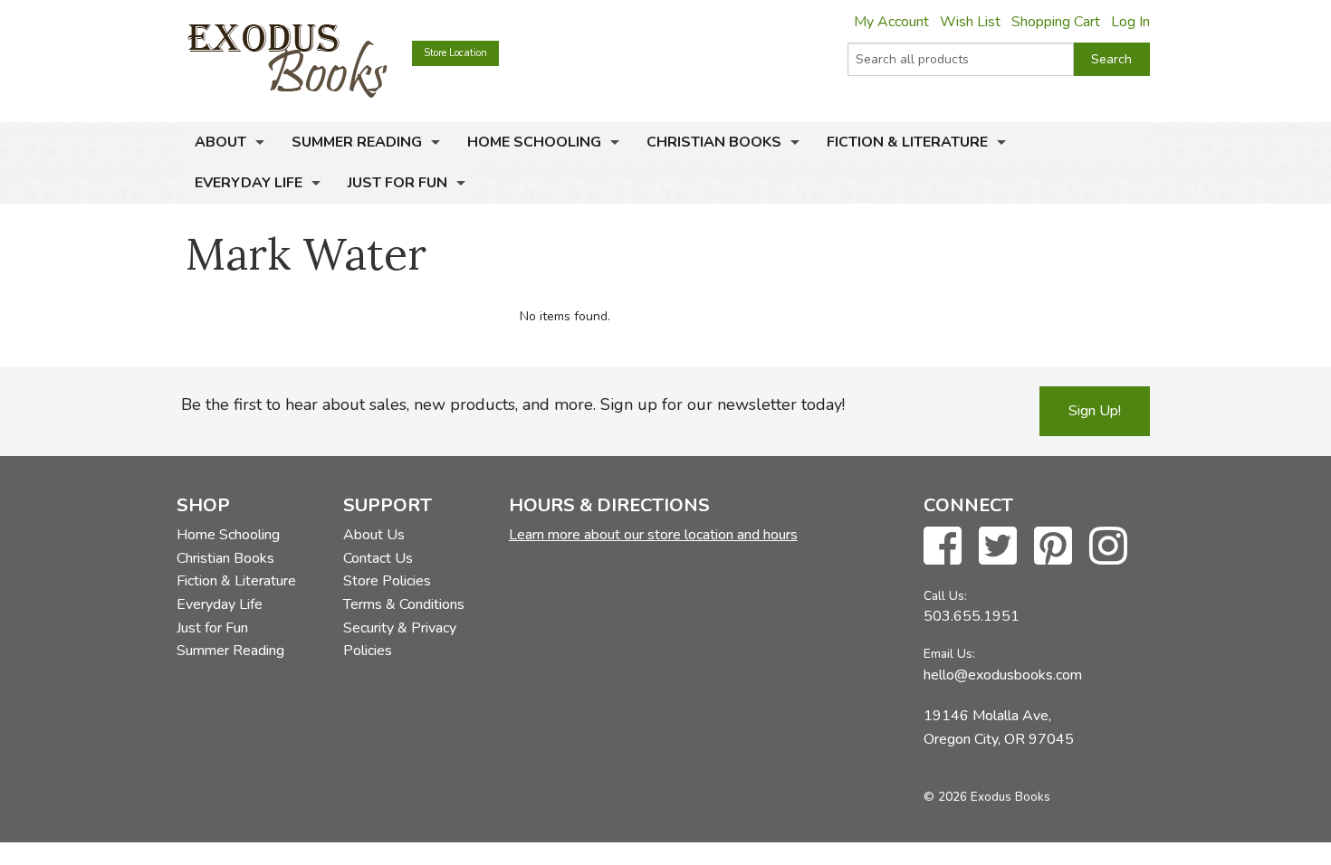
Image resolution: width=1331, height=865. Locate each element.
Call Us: (945, 595)
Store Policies (387, 581)
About (220, 142)
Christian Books (713, 142)
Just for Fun (397, 183)
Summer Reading (357, 142)
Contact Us (378, 558)
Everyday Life (248, 183)
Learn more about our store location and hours (653, 535)
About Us (374, 535)
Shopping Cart (1055, 22)
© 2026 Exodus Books (987, 796)
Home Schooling (534, 142)
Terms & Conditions (403, 604)
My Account (891, 22)
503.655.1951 (972, 616)
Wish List (970, 22)
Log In (1130, 22)
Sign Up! (1094, 411)
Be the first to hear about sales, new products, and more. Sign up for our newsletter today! (513, 404)
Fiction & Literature (907, 142)
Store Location (455, 53)
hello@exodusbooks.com (1003, 675)
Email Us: (949, 653)
